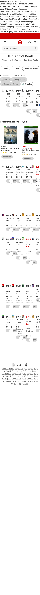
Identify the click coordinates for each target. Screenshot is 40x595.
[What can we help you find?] (20, 48)
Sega (27, 333)
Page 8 (15, 371)
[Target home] (20, 42)
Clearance (14, 24)
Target (4, 60)
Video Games (15, 60)
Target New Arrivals (7, 1)
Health (13, 14)
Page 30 (30, 381)
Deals (8, 24)
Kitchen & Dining (28, 6)
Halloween (16, 4)
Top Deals (15, 27)
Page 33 (25, 384)
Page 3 (18, 369)
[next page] (26, 365)
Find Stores (34, 32)
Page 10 (28, 371)
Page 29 (22, 381)
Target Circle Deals (26, 27)
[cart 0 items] (35, 42)
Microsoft (7, 98)
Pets (9, 14)
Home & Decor (15, 6)
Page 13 (15, 374)
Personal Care (23, 11)
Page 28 (15, 381)
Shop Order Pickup (9, 29)
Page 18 (15, 376)
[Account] (29, 42)
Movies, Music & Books (15, 19)
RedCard (16, 32)
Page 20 (30, 376)
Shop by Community (20, 22)
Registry (9, 32)
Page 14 (22, 374)
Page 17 (8, 376)
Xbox (7, 223)
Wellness (19, 14)
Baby (10, 11)
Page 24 (22, 379)
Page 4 (24, 369)
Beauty (15, 11)
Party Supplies (30, 19)
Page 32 (17, 384)
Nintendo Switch (37, 183)
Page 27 (8, 381)
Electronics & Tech (25, 16)
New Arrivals (24, 24)
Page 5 (30, 369)
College (9, 4)
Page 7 (8, 371)
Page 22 (8, 379)
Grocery (15, 9)
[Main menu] (4, 42)
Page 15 (30, 374)
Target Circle (25, 32)
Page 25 (30, 379)
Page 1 (5, 369)
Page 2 (11, 369)
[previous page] (13, 365)
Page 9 (21, 371)
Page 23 (15, 379)
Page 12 (8, 374)
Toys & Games (12, 16)
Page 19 (22, 376)
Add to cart (7, 157)
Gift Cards (8, 22)
